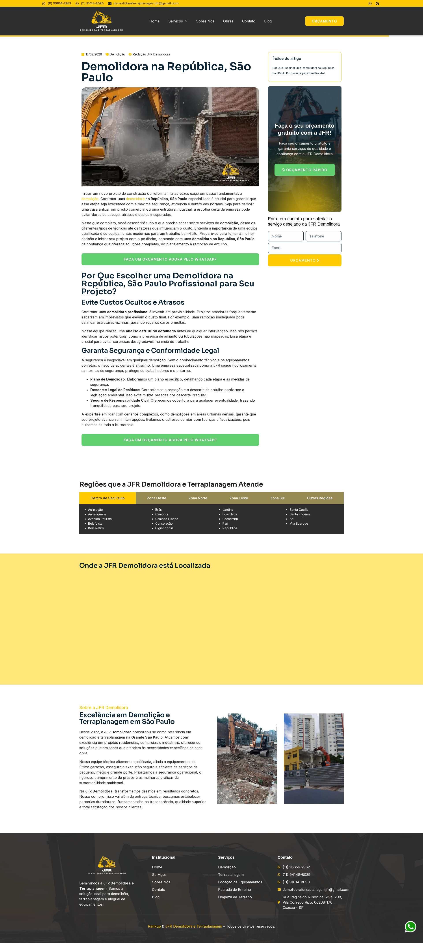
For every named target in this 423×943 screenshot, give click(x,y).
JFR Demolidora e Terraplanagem (193, 926)
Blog (268, 21)
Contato (248, 21)
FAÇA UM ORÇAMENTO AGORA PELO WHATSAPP (170, 259)
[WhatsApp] (370, 3)
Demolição (117, 54)
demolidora (135, 199)
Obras (228, 21)
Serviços (175, 21)
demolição (90, 199)
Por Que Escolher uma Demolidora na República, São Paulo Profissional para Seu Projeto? (304, 70)
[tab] (107, 498)
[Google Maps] (378, 3)
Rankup (154, 926)
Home (154, 21)
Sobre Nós (205, 21)
